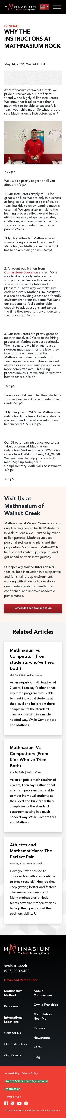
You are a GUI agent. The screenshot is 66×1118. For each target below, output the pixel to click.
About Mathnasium (43, 993)
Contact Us (12, 1033)
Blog (37, 1057)
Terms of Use (13, 1097)
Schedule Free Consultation (33, 608)
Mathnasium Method (13, 993)
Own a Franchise (46, 1004)
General (11, 26)
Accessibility (12, 1073)
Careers (39, 1028)
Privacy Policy (29, 1073)
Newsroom (42, 1038)
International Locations (13, 1020)
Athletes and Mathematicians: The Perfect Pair (31, 851)
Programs (11, 1006)
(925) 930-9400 (17, 971)
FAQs (38, 1047)
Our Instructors (15, 1044)
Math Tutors (43, 1016)
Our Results (12, 1055)
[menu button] (44, 7)
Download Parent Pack (20, 980)
